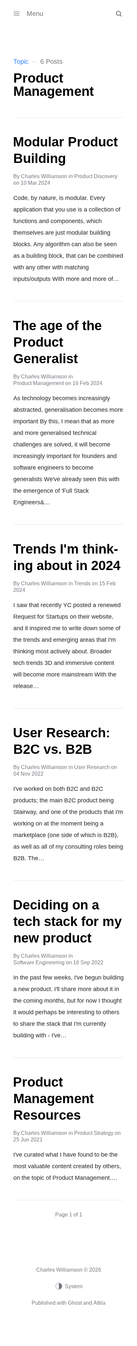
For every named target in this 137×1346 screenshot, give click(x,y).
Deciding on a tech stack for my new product (67, 921)
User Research (92, 767)
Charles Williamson (44, 176)
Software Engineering (39, 962)
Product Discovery (95, 176)
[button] (118, 13)
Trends (82, 583)
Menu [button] (35, 13)
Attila (99, 1303)
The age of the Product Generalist (57, 342)
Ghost (75, 1303)
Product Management (38, 383)
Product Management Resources (53, 1098)
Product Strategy (93, 1133)
